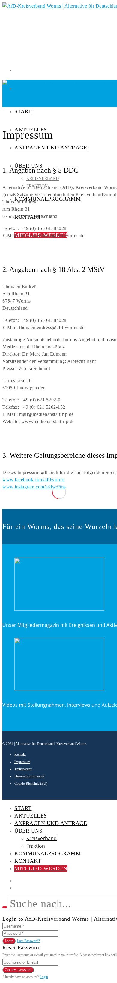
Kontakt (20, 754)
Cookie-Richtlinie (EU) (30, 783)
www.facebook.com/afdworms (33, 479)
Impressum (22, 762)
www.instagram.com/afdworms (34, 486)
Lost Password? (28, 941)
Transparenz (23, 769)
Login (9, 941)
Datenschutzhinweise (29, 776)
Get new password (18, 970)
